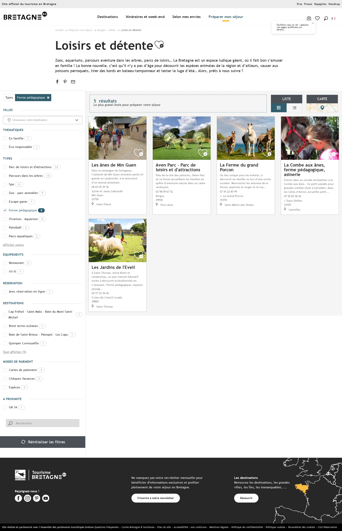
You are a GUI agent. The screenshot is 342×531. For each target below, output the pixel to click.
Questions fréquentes (106, 527)
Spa (15, 184)
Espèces (17, 387)
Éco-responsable (23, 147)
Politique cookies (275, 527)
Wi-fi (15, 271)
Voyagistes (320, 4)
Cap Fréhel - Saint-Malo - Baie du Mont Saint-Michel (44, 314)
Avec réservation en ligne (29, 291)
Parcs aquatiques (23, 236)
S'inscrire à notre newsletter (155, 498)
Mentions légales (218, 527)
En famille (19, 138)
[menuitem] (25, 16)
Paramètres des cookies (301, 527)
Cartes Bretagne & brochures (138, 527)
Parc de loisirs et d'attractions (33, 167)
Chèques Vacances (24, 378)
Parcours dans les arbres (29, 176)
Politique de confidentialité (247, 527)
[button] (326, 18)
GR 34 (15, 407)
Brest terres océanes (26, 326)
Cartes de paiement (25, 370)
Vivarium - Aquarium (26, 219)
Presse (308, 4)
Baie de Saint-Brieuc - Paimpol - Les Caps (41, 334)
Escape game (20, 201)
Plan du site (164, 527)
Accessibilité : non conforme (190, 527)
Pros (299, 4)
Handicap (334, 4)
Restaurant (19, 263)
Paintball (18, 227)
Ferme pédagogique (25, 210)
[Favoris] (317, 18)
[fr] (334, 18)
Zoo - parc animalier (26, 193)
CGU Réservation (327, 527)
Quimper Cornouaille (26, 343)
